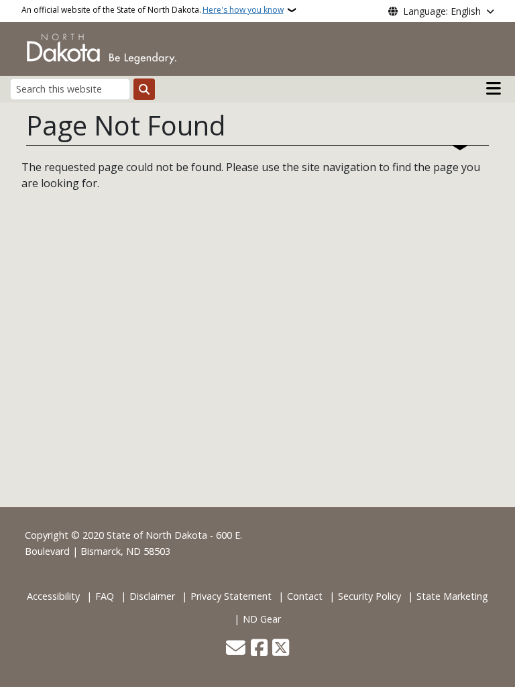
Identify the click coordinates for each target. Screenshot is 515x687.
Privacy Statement (231, 596)
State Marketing (452, 596)
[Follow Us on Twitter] (280, 648)
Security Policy (369, 596)
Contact (305, 596)
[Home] (101, 47)
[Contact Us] (235, 648)
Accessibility (53, 596)
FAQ (104, 596)
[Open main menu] (493, 88)
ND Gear (262, 619)
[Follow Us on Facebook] (259, 648)
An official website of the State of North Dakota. (152, 9)
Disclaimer (152, 596)
